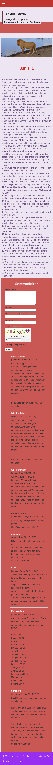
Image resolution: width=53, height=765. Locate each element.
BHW (13, 568)
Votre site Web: (10, 320)
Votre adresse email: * (19, 314)
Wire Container (18, 356)
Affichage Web (44, 756)
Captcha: (13, 327)
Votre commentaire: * (12, 289)
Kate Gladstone (18, 611)
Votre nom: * (9, 307)
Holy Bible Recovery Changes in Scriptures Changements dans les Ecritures (22, 18)
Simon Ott (16, 691)
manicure (15, 534)
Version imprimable (13, 756)
